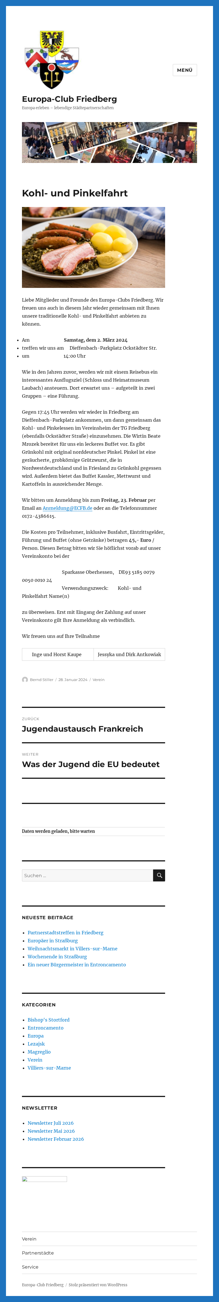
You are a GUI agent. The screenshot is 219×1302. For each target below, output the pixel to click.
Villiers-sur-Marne (49, 1068)
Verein (99, 679)
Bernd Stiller (41, 679)
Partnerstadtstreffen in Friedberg (66, 932)
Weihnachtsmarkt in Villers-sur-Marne (72, 948)
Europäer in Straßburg (53, 940)
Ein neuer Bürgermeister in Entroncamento (77, 964)
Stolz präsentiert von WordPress (98, 1285)
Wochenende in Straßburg (57, 956)
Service (30, 1267)
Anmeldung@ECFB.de (67, 508)
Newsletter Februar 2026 (56, 1139)
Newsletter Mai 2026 (51, 1131)
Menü (185, 70)
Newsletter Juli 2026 (51, 1123)
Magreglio (39, 1052)
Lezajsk (36, 1044)
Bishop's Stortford (49, 1020)
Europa (36, 1036)
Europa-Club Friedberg (69, 99)
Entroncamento (46, 1028)
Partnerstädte (38, 1253)
